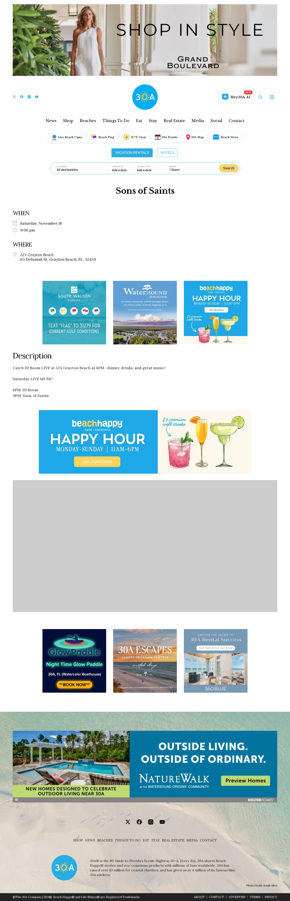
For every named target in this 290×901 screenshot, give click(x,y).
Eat (139, 120)
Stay (153, 120)
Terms (255, 897)
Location (61, 166)
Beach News (229, 137)
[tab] (132, 152)
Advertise (237, 897)
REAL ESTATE (173, 840)
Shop (68, 120)
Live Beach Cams (70, 137)
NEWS (90, 840)
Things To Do (116, 120)
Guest (172, 166)
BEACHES (105, 840)
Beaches (88, 120)
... (124, 170)
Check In (118, 166)
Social (216, 120)
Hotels (167, 153)
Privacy (271, 897)
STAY (155, 840)
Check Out (143, 166)
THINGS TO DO (128, 840)
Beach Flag (106, 137)
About (199, 897)
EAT (146, 840)
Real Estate (174, 120)
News (51, 120)
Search (228, 168)
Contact (236, 120)
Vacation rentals (132, 153)
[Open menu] (272, 97)
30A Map (197, 137)
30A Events (169, 137)
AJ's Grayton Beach (36, 254)
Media (197, 120)
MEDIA (192, 840)
